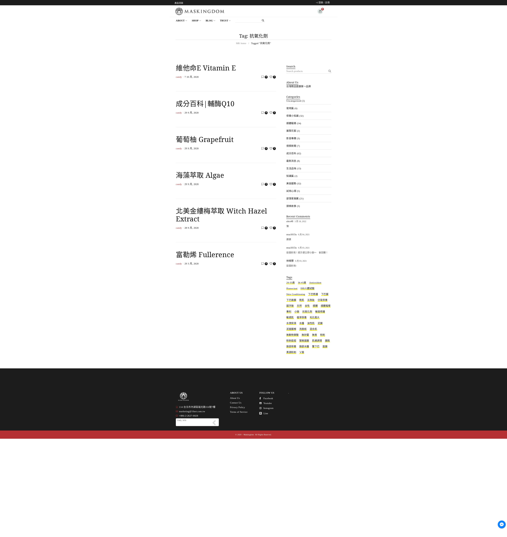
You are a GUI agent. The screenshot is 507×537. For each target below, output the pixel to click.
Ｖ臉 (301, 352)
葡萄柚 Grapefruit (205, 139)
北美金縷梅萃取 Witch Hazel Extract (221, 214)
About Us (235, 398)
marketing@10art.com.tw (192, 411)
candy (179, 77)
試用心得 (291, 191)
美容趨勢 (291, 183)
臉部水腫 (304, 346)
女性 (307, 306)
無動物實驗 (292, 335)
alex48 (289, 221)
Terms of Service (238, 412)
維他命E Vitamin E (206, 67)
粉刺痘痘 (291, 340)
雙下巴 (316, 346)
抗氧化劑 (307, 311)
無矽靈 (305, 335)
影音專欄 (291, 138)
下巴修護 (313, 294)
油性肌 (311, 323)
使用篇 (290, 108)
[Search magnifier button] (251, 20)
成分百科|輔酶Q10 (205, 103)
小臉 (296, 311)
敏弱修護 (320, 311)
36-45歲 (302, 282)
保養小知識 (292, 116)
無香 (314, 335)
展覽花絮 (291, 131)
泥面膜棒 (291, 329)
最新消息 (291, 161)
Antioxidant (315, 282)
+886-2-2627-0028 (188, 415)
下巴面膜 (291, 300)
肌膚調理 (317, 340)
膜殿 (327, 340)
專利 (288, 311)
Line (266, 413)
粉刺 (322, 335)
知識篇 (290, 176)
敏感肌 (290, 317)
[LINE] (261, 413)
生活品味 (291, 168)
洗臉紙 (303, 329)
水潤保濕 (291, 323)
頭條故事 (291, 206)
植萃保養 (302, 317)
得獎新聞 (291, 146)
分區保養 (322, 300)
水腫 (301, 323)
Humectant (291, 288)
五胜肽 (311, 300)
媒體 (315, 306)
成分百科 (291, 153)
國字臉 (290, 306)
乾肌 (301, 300)
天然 (299, 306)
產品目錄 (179, 3)
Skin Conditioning (295, 294)
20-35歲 (290, 282)
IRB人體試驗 (307, 288)
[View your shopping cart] (319, 11)
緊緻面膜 (304, 340)
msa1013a (291, 234)
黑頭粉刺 (291, 352)
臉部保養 (291, 346)
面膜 (325, 346)
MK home (241, 43)
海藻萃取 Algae (200, 175)
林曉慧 (290, 261)
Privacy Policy (237, 407)
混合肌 (313, 329)
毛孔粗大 (315, 317)
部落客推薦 (292, 198)
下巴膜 (324, 294)
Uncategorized (293, 100)
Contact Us (235, 402)
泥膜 (320, 323)
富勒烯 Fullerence (205, 254)
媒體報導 (291, 123)
